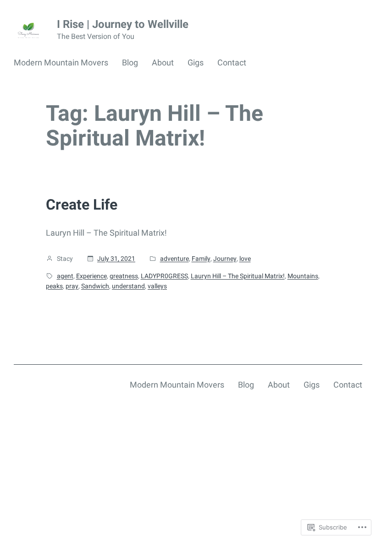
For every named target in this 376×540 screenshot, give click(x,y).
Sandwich (95, 286)
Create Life (81, 204)
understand (128, 286)
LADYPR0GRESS (164, 276)
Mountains (303, 276)
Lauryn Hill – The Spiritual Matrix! (238, 276)
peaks (54, 286)
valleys (157, 286)
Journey (225, 258)
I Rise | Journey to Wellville (122, 24)
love (245, 258)
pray (72, 286)
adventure (174, 258)
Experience (91, 276)
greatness (124, 276)
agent (65, 276)
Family (201, 258)
